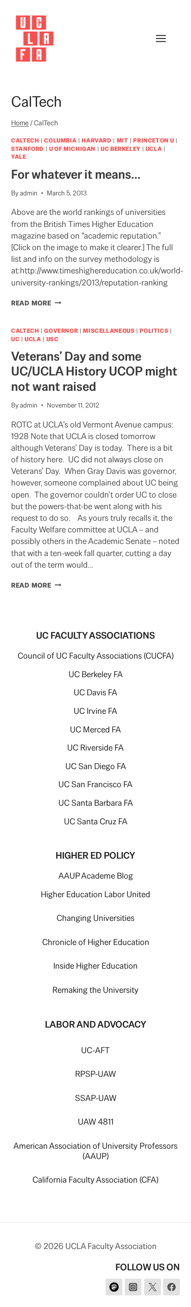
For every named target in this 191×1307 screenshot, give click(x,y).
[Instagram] (133, 1287)
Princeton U (153, 140)
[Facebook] (171, 1287)
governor (61, 331)
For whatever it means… (75, 174)
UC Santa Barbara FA (95, 802)
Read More (36, 303)
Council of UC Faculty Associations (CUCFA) (96, 655)
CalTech (25, 140)
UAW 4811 (96, 1121)
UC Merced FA (95, 729)
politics (154, 331)
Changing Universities (95, 917)
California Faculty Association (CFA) (95, 1179)
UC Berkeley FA (96, 674)
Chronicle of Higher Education (95, 942)
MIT (122, 140)
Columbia (60, 140)
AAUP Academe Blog (95, 875)
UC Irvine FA (95, 710)
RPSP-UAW (95, 1073)
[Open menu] (165, 38)
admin (29, 193)
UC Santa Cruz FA (95, 821)
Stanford (27, 149)
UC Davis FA (95, 692)
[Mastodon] (114, 1287)
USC (52, 339)
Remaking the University (95, 989)
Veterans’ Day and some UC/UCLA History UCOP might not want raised (94, 371)
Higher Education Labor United (95, 894)
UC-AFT (95, 1050)
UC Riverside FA (95, 747)
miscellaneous (108, 331)
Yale (18, 157)
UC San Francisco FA (95, 784)
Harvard (96, 140)
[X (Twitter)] (152, 1287)
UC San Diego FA (95, 766)
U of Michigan (72, 149)
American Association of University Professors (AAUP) (95, 1150)
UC (15, 339)
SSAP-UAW (95, 1098)
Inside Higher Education (95, 965)
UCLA (154, 149)
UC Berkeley (120, 149)
